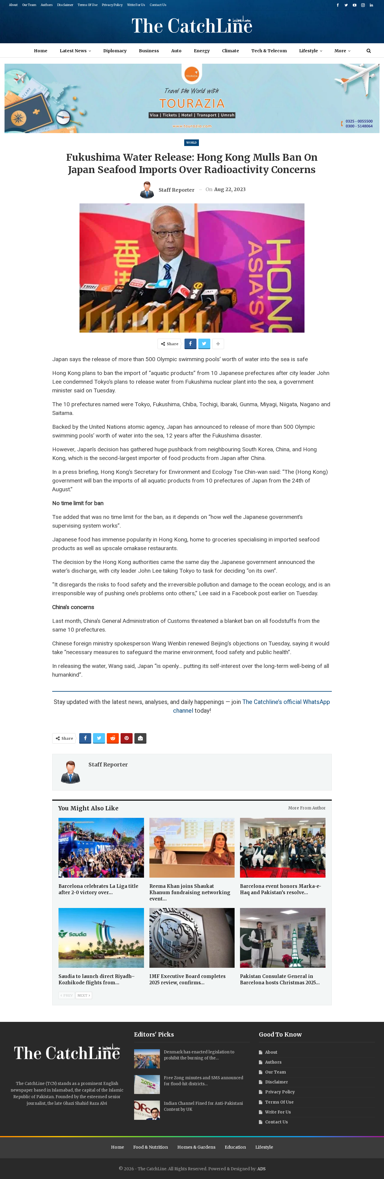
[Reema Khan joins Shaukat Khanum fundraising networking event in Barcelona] (192, 848)
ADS (261, 1168)
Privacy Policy (112, 5)
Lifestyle (308, 50)
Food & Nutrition (150, 1147)
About (13, 5)
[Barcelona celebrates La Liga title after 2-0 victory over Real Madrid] (101, 848)
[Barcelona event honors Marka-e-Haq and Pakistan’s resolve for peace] (283, 848)
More (340, 50)
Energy (202, 50)
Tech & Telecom (269, 50)
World (191, 142)
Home (40, 50)
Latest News (73, 50)
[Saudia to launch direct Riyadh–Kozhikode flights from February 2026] (101, 938)
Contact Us (158, 5)
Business (149, 50)
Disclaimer (65, 5)
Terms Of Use (88, 5)
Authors (47, 5)
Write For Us (136, 5)
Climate (230, 50)
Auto (176, 50)
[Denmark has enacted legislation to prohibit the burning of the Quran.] (147, 1058)
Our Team (29, 5)
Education (235, 1147)
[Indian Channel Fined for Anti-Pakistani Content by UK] (147, 1110)
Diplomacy (115, 50)
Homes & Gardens (196, 1147)
